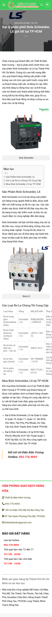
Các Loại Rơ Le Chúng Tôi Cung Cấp (23, 180)
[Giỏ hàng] (47, 4)
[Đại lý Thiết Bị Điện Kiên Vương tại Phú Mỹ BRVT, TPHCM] (23, 5)
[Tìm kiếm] (41, 4)
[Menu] (4, 4)
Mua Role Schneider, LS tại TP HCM (23, 184)
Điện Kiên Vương (22, 23)
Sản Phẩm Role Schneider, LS (20, 177)
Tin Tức (34, 23)
